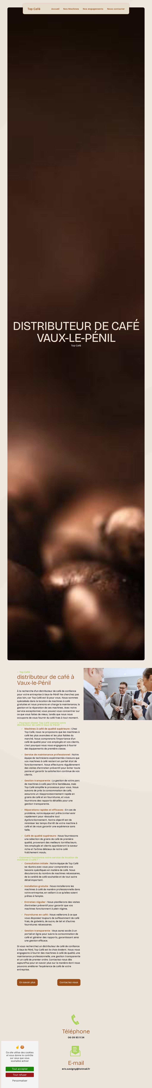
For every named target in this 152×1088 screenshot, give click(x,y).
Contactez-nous (69, 982)
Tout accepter (20, 1068)
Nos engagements (93, 9)
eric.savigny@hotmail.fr (76, 1069)
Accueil (55, 9)
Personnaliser (19, 1080)
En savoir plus (27, 982)
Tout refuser (20, 1074)
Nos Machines (71, 9)
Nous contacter (116, 9)
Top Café (33, 9)
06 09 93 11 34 (76, 1037)
